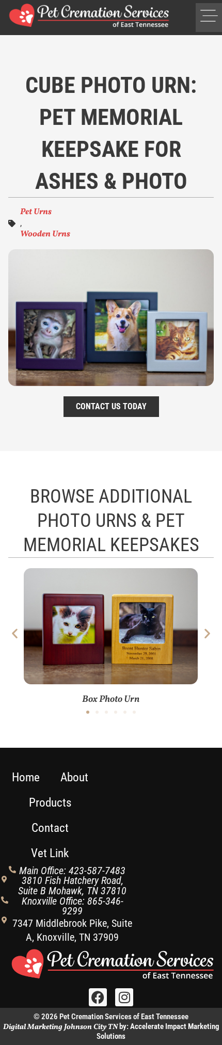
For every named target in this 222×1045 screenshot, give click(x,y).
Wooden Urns (45, 234)
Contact (50, 828)
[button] (209, 17)
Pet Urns (36, 212)
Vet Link (50, 853)
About (74, 777)
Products (50, 803)
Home (26, 777)
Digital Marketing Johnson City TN (60, 1027)
